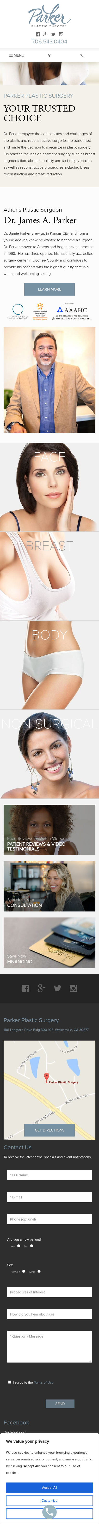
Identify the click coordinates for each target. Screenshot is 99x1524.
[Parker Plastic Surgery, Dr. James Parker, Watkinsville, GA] (49, 15)
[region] (49, 1478)
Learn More (49, 289)
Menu (18, 55)
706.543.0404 (49, 41)
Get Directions (49, 1130)
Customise (49, 1501)
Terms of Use (44, 1383)
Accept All (49, 1488)
